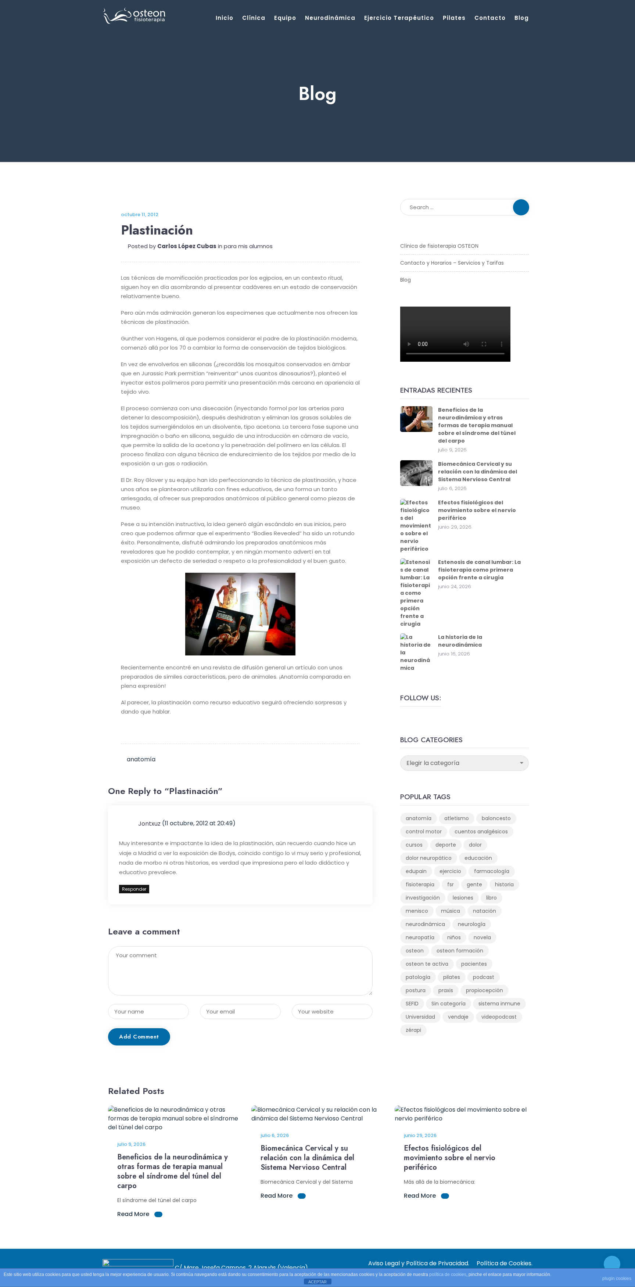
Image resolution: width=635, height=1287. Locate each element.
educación (478, 858)
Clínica (253, 18)
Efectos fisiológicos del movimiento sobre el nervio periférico (477, 510)
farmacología (491, 871)
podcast (483, 977)
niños (454, 937)
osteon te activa (427, 964)
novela (482, 937)
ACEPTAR (317, 1282)
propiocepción (484, 990)
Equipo (285, 18)
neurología (471, 924)
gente (474, 884)
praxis (445, 990)
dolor (475, 844)
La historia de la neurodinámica (460, 640)
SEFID (412, 1003)
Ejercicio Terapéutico (399, 18)
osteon (415, 950)
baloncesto (496, 818)
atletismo (456, 818)
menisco (417, 911)
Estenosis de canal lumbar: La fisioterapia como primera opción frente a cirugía (479, 569)
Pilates (454, 18)
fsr (450, 884)
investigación (423, 897)
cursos (414, 844)
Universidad (420, 1016)
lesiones (463, 897)
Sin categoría (448, 1003)
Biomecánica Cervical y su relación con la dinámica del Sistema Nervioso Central (477, 471)
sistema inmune (499, 1003)
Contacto (490, 18)
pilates (451, 977)
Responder (134, 889)
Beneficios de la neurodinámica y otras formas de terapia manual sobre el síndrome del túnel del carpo (477, 425)
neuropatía (420, 937)
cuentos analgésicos (481, 831)
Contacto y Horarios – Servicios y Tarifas (452, 263)
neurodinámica (425, 924)
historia (504, 884)
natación (484, 911)
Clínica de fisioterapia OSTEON (439, 246)
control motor (424, 831)
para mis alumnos (248, 246)
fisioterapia (420, 884)
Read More (134, 1214)
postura (416, 990)
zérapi (413, 1030)
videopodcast (499, 1016)
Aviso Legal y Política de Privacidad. (418, 1263)
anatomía (141, 759)
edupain (416, 871)
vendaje (458, 1016)
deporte (445, 844)
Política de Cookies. (504, 1263)
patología (418, 977)
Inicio (224, 18)
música (450, 911)
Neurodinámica (330, 18)
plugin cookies (616, 1278)
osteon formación (460, 950)
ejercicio (450, 871)
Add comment (139, 1037)
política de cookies (447, 1274)
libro (491, 897)
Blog (521, 18)
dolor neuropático (429, 858)
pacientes (474, 964)
